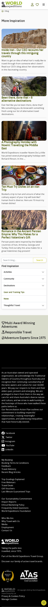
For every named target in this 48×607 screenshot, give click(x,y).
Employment (8, 527)
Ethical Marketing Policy (13, 504)
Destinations (9, 285)
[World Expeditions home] (12, 4)
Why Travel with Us (11, 521)
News (6, 298)
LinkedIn (9, 449)
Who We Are (7, 518)
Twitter (9, 437)
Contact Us (7, 530)
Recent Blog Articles (11, 472)
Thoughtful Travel (12, 305)
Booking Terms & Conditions (15, 463)
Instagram (10, 441)
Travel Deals (7, 485)
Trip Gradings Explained (13, 479)
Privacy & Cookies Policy (13, 596)
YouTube (10, 445)
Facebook (10, 433)
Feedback (6, 466)
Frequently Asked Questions (15, 508)
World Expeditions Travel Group (27, 556)
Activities (8, 272)
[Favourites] (37, 4)
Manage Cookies (9, 599)
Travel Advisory (9, 469)
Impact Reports (9, 501)
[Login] (32, 4)
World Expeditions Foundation (16, 511)
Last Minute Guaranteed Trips (16, 491)
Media (4, 524)
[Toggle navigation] (43, 5)
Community (9, 279)
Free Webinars (8, 482)
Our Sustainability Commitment (17, 498)
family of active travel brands (28, 561)
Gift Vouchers (8, 488)
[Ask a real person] (43, 602)
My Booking (7, 459)
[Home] (3, 11)
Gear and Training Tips (14, 292)
